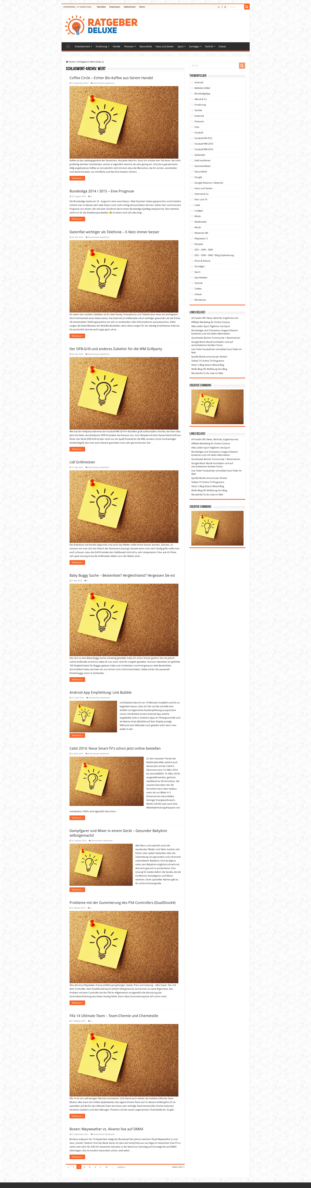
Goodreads (197, 337)
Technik (209, 46)
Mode (198, 216)
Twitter (198, 288)
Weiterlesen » (77, 178)
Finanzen (129, 46)
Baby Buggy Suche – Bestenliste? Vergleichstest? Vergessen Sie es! (122, 575)
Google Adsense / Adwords (209, 182)
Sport (180, 46)
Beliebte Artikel (202, 88)
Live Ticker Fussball (201, 349)
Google (198, 177)
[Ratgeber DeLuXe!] (103, 25)
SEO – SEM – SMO (204, 249)
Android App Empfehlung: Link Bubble (100, 692)
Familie (116, 46)
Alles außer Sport (200, 326)
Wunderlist (197, 373)
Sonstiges (194, 46)
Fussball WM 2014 (204, 149)
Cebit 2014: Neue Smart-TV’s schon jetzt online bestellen (115, 748)
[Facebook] (222, 7)
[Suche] (247, 7)
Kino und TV (201, 199)
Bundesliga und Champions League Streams (214, 330)
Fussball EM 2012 (203, 138)
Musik (198, 227)
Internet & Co (202, 194)
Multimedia (200, 221)
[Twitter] (225, 7)
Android (199, 82)
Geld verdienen (203, 160)
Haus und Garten (165, 46)
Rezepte (199, 244)
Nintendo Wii (201, 233)
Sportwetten (201, 277)
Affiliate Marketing (200, 322)
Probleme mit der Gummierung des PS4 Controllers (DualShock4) (122, 902)
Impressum (114, 7)
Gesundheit (145, 46)
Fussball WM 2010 (204, 143)
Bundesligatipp (202, 93)
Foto (197, 127)
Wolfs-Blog (196, 369)
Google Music (198, 342)
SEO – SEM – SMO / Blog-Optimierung (214, 255)
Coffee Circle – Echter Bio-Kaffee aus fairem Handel (111, 78)
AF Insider (196, 318)
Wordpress (200, 299)
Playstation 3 (201, 238)
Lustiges (199, 210)
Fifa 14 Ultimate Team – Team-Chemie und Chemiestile (113, 1016)
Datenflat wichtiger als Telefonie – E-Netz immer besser (114, 232)
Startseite (101, 7)
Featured (199, 116)
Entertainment (82, 46)
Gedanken (200, 155)
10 (106, 1167)
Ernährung (101, 46)
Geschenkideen (203, 166)
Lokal (197, 205)
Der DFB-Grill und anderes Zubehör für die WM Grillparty (115, 349)
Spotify (195, 356)
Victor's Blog (197, 365)
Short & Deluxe (202, 260)
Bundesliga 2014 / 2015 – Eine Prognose (101, 191)
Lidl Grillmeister (82, 462)
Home (142, 7)
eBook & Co (201, 99)
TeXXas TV (196, 360)
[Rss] (218, 7)
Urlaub (222, 46)
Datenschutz (130, 7)
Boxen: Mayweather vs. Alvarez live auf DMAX (106, 1129)
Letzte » (121, 1167)
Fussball (199, 132)
